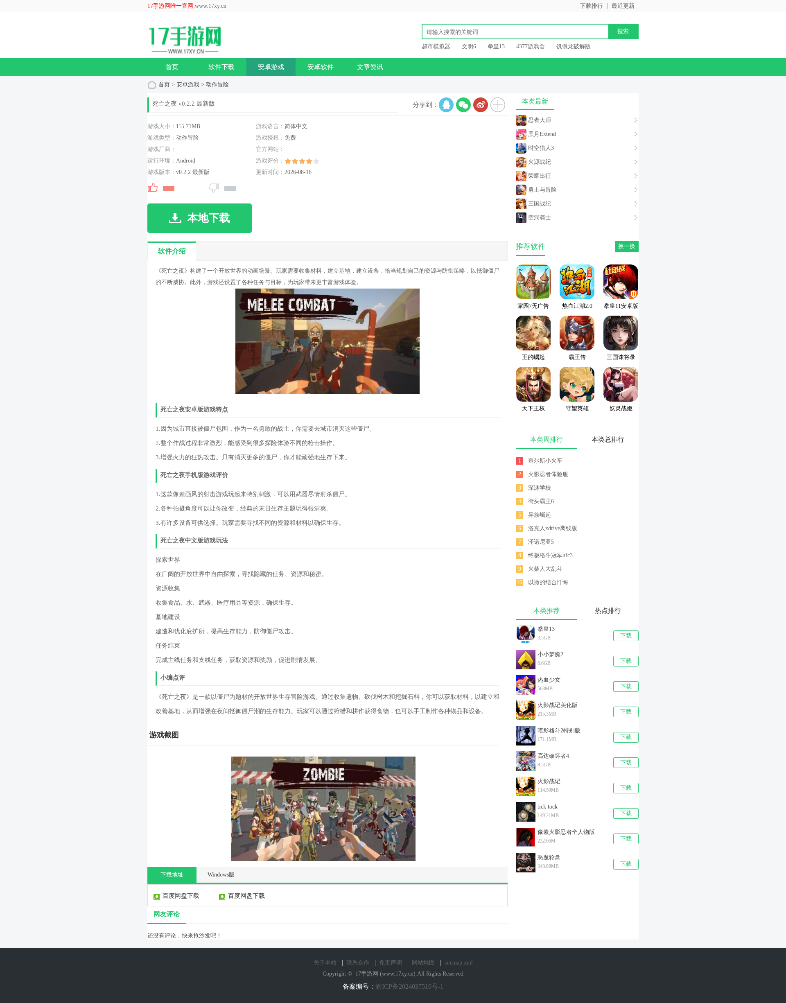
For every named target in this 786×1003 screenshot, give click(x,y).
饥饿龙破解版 (573, 46)
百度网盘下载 (181, 895)
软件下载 (221, 66)
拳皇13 (496, 46)
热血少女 (549, 680)
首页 (171, 66)
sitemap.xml (459, 963)
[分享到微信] (463, 104)
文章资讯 (370, 66)
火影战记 (549, 781)
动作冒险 (217, 84)
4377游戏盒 (530, 46)
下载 (626, 636)
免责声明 (390, 963)
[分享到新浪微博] (480, 104)
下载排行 (591, 6)
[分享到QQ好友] (446, 104)
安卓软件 (320, 66)
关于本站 (325, 963)
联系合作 (357, 963)
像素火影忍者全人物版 (566, 832)
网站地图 (423, 963)
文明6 (469, 46)
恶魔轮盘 (549, 857)
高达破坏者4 (553, 756)
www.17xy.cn (210, 6)
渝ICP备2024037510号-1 (409, 986)
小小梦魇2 (550, 654)
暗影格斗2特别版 (559, 730)
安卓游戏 (271, 66)
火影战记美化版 (558, 705)
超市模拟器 (436, 46)
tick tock (548, 807)
